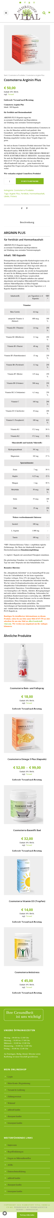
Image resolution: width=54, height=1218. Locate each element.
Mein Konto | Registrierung (19, 1083)
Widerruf (11, 1103)
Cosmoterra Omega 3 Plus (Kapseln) (27, 759)
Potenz (13, 196)
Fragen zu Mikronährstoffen (19, 1158)
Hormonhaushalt (36, 193)
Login (10, 1076)
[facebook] (24, 2)
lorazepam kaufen (15, 1122)
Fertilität (24, 193)
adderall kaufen (14, 1109)
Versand (11, 94)
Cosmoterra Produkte (17, 75)
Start (5, 75)
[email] (20, 2)
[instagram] (34, 2)
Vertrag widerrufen (27, 1215)
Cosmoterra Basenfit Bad (27, 830)
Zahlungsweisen (14, 1096)
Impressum (12, 1145)
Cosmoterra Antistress (27, 972)
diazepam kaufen (14, 1116)
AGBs (10, 1164)
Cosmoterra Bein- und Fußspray (27, 688)
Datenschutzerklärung (17, 1171)
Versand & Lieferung (16, 1089)
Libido (6, 196)
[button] (4, 1213)
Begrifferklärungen (15, 1151)
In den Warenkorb (29, 181)
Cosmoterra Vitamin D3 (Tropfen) (27, 901)
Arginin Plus (14, 193)
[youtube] (29, 2)
